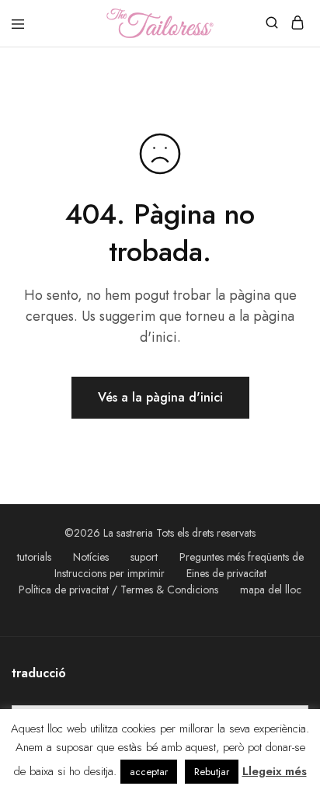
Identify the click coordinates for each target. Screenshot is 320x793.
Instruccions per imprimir (109, 573)
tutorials (34, 557)
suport (144, 557)
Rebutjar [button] (211, 771)
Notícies (91, 557)
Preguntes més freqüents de (241, 557)
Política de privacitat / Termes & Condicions (118, 589)
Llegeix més (274, 771)
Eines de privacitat (226, 573)
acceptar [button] (149, 771)
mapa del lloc (270, 589)
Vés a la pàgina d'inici (160, 397)
